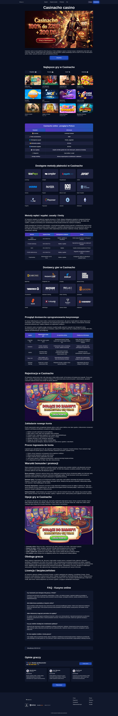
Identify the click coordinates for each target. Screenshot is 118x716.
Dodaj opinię (85, 663)
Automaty (84, 71)
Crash (66, 71)
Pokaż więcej (59, 685)
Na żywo (49, 71)
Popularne (32, 71)
